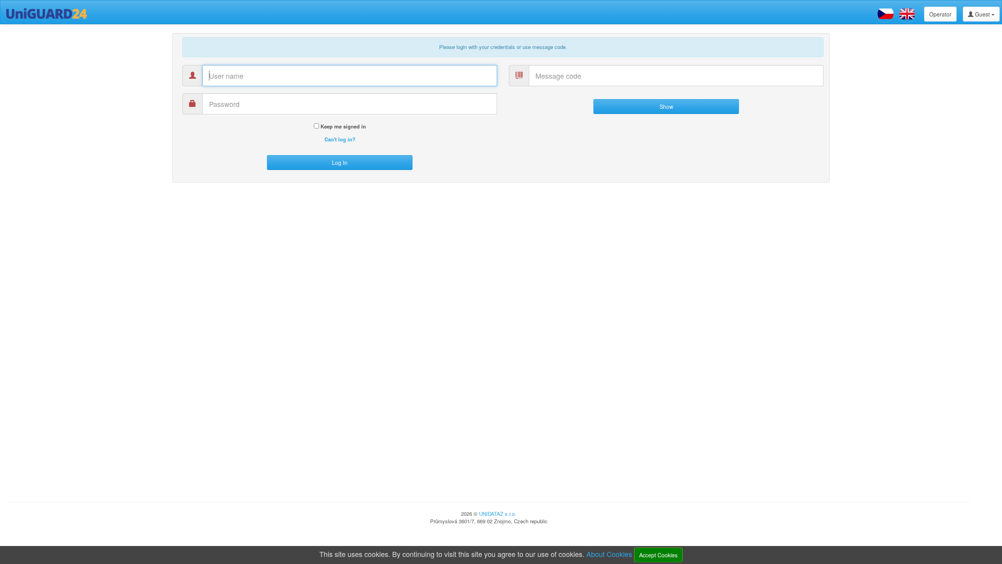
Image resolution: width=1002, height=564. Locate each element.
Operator (940, 14)
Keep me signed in (342, 126)
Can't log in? (339, 139)
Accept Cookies (658, 555)
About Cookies (609, 554)
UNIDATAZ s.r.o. (497, 513)
